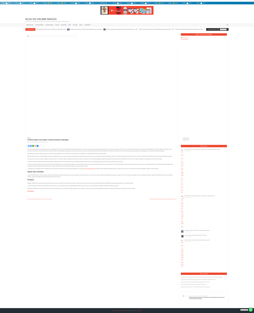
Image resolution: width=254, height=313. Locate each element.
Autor (80, 24)
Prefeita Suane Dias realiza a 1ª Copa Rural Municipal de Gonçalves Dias (137, 29)
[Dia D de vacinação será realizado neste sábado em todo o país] (86, 29)
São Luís (57, 24)
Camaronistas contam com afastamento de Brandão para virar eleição (68, 29)
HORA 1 (28, 137)
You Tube (75, 24)
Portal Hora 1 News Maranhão (33, 142)
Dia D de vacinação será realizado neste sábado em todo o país (102, 29)
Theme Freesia (139, 310)
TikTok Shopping (39, 24)
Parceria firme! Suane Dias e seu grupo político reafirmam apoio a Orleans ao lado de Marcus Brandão (202, 149)
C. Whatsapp (87, 24)
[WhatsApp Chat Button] (251, 310)
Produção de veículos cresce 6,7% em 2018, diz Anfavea (39, 199)
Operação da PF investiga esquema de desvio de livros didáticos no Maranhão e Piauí (199, 195)
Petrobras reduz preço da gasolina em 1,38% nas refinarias (162, 199)
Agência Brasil (30, 191)
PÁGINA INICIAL (29, 24)
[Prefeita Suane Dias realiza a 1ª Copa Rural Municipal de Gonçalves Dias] (119, 29)
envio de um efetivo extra (89, 168)
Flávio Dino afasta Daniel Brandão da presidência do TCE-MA (171, 29)
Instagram (63, 24)
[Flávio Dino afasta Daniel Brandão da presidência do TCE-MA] (155, 29)
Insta (69, 24)
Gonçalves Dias (49, 24)
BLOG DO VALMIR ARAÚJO (41, 19)
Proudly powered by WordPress (118, 310)
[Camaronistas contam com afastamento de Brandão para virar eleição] (50, 29)
